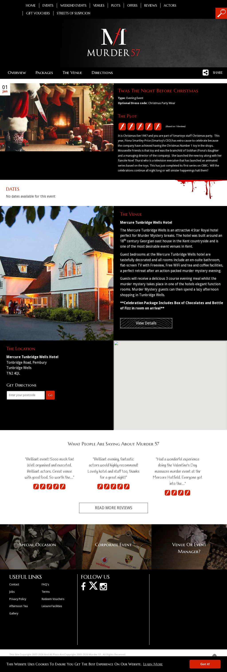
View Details (146, 323)
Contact (14, 584)
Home (31, 6)
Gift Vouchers (38, 13)
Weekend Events (73, 6)
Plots (115, 6)
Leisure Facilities (52, 606)
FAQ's (45, 584)
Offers (132, 6)
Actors (170, 6)
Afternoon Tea (18, 606)
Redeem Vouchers (53, 599)
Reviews (150, 6)
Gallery (13, 613)
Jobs (12, 591)
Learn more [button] (153, 664)
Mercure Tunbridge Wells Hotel (146, 223)
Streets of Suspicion (73, 13)
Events (48, 6)
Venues (98, 6)
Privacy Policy (17, 599)
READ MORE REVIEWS (113, 508)
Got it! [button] (205, 664)
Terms (46, 591)
